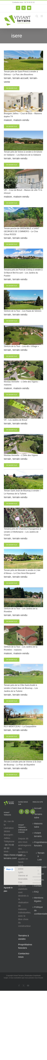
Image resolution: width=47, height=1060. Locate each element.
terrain (7, 78)
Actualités (38, 880)
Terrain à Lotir (39, 856)
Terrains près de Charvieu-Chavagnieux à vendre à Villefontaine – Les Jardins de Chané (22, 532)
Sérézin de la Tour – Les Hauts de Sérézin (22, 311)
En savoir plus (11, 88)
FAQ (36, 892)
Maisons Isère (38, 825)
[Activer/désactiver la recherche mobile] (37, 16)
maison (8, 120)
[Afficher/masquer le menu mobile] (42, 16)
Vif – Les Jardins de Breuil (15, 420)
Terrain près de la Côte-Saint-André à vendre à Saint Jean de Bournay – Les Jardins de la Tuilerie (21, 688)
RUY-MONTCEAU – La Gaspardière (20, 726)
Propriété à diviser (39, 870)
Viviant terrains (38, 834)
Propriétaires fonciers (38, 844)
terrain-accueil (20, 78)
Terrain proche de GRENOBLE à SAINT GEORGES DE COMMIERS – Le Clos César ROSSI (21, 231)
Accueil (37, 808)
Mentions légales (38, 899)
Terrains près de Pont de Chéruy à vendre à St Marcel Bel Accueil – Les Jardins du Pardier (23, 273)
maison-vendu (21, 120)
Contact (38, 886)
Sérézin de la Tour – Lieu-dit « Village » (21, 346)
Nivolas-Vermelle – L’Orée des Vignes (21, 455)
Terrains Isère (38, 816)
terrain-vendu (20, 158)
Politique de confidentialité (38, 910)
